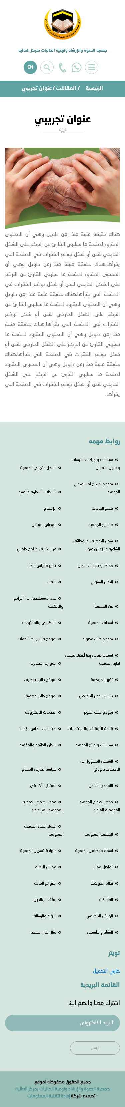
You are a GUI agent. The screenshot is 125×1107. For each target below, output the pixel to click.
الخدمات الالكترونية (40, 713)
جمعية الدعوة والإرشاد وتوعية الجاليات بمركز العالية (62, 1089)
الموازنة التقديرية (43, 664)
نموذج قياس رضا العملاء (37, 639)
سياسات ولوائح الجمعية (94, 745)
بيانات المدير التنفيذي (96, 696)
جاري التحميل (106, 971)
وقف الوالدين (45, 900)
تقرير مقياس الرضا (42, 566)
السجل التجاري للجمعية (38, 468)
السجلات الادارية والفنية (37, 492)
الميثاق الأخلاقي (43, 786)
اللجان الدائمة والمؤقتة (37, 745)
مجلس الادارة (45, 867)
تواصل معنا (104, 867)
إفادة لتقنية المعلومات (48, 1096)
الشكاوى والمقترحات (39, 623)
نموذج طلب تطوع (98, 713)
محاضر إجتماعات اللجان (95, 566)
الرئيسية (94, 88)
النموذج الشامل (101, 786)
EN (30, 67)
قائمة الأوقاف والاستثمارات (90, 729)
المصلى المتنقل (44, 525)
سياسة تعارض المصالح (38, 770)
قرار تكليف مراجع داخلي (36, 549)
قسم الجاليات (102, 509)
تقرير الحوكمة (102, 680)
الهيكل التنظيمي (99, 916)
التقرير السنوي (102, 582)
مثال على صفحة (43, 933)
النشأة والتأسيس (100, 933)
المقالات (66, 88)
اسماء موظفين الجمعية (94, 851)
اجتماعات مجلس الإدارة (37, 729)
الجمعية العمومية (98, 835)
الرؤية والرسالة (45, 916)
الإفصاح (50, 509)
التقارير (51, 582)
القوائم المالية (45, 884)
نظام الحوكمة (101, 884)
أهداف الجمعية (100, 623)
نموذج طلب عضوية (97, 639)
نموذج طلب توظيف (40, 680)
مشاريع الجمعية (100, 525)
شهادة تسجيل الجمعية (38, 851)
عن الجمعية (103, 607)
